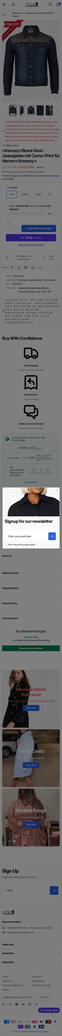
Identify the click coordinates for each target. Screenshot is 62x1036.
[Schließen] (56, 490)
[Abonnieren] (52, 536)
